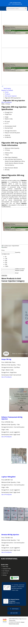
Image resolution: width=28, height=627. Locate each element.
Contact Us (5, 573)
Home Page (5, 566)
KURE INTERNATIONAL (15, 3)
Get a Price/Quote (6, 102)
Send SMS (15, 613)
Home (6, 92)
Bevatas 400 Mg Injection (10, 534)
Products (7, 94)
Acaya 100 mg (6, 359)
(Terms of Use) (12, 620)
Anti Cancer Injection (11, 96)
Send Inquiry (7, 88)
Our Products (6, 570)
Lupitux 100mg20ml (8, 477)
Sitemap (5, 575)
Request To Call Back (7, 90)
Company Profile (7, 568)
